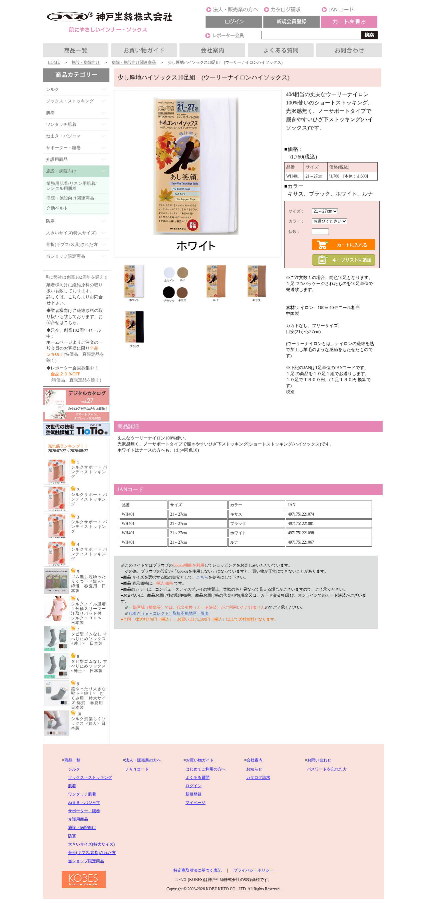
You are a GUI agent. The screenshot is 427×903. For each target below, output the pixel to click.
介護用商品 (78, 819)
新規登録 (193, 794)
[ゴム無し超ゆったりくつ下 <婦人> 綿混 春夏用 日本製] (56, 592)
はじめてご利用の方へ (205, 769)
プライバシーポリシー (254, 870)
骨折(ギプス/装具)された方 (92, 852)
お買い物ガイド (200, 760)
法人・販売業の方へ (143, 760)
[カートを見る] (349, 26)
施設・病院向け (86, 62)
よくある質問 (197, 777)
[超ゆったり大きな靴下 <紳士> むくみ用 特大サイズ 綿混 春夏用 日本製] (56, 704)
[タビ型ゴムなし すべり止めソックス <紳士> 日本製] (56, 650)
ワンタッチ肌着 (82, 794)
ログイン (193, 786)
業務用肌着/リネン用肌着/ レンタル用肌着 (71, 186)
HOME (54, 62)
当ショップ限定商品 (86, 861)
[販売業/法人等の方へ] (233, 11)
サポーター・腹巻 (84, 811)
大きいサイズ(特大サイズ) (91, 844)
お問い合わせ (319, 760)
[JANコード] (349, 11)
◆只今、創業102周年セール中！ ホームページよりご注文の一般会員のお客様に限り (74, 342)
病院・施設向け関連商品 (134, 62)
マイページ (195, 802)
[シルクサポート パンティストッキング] (56, 483)
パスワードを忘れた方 (327, 769)
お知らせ (254, 769)
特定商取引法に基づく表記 (197, 870)
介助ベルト (57, 208)
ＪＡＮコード (137, 769)
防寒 (72, 836)
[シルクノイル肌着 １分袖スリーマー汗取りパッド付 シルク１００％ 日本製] (56, 620)
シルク (74, 769)
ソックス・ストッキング (90, 777)
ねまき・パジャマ (84, 802)
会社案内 (255, 760)
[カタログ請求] (291, 11)
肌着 (72, 786)
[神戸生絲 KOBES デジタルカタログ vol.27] (76, 420)
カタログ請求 (258, 777)
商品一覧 (72, 760)
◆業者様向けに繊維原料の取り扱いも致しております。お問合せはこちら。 (74, 316)
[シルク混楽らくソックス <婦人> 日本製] (56, 734)
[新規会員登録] (291, 26)
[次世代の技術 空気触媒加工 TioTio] (76, 436)
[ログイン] (233, 26)
